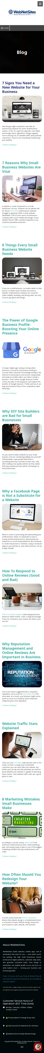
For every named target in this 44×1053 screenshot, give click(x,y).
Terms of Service (9, 976)
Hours (6, 28)
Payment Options (9, 981)
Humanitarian (24, 979)
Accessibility (35, 979)
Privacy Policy (23, 976)
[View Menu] (40, 3)
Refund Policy (35, 976)
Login (22, 1047)
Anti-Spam (6, 979)
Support (15, 979)
